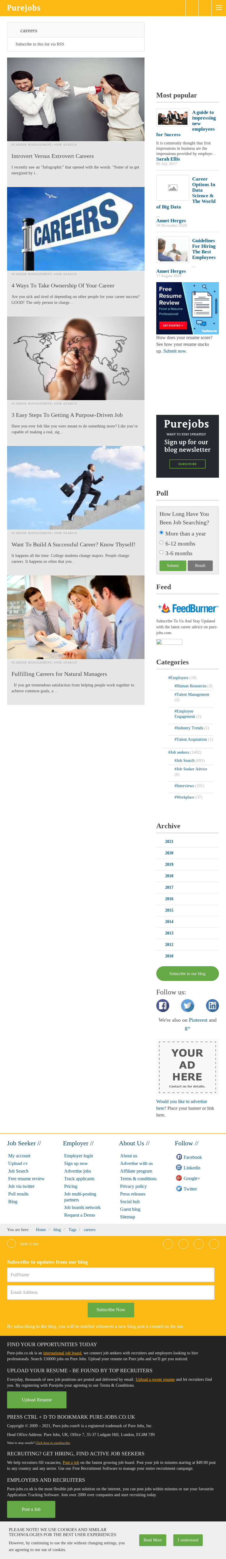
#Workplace (185, 797)
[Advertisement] (191, 51)
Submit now (174, 350)
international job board (62, 1353)
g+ (187, 1028)
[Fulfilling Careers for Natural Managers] (75, 617)
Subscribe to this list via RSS (40, 44)
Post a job (71, 1462)
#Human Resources (191, 686)
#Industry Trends (189, 728)
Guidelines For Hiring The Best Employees (204, 249)
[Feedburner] (169, 642)
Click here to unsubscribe (53, 1442)
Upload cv (18, 1163)
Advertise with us (136, 1163)
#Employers (179, 678)
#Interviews (185, 786)
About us (128, 1155)
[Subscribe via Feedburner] (187, 607)
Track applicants (79, 1178)
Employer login (78, 1155)
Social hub (130, 1201)
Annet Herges (171, 220)
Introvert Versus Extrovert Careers (52, 156)
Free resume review (26, 1178)
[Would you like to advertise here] (187, 1067)
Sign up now (76, 1163)
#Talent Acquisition (191, 739)
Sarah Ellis (168, 159)
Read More (153, 1540)
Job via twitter (21, 1186)
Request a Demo (79, 1215)
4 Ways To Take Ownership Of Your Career (62, 285)
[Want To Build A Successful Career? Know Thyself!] (75, 488)
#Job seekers (179, 752)
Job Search (18, 1171)
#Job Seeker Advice (191, 769)
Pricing (70, 1186)
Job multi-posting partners (80, 1196)
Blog (12, 1201)
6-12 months (180, 543)
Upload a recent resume (155, 1379)
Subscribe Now (111, 1309)
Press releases (132, 1193)
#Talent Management (192, 694)
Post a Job (31, 1509)
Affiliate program (136, 1171)
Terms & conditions (138, 1178)
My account (19, 1155)
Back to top (29, 1244)
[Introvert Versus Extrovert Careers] (75, 99)
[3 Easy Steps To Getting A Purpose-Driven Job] (75, 358)
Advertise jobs (77, 1171)
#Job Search (65, 144)
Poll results (18, 1193)
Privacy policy (133, 1186)
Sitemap (127, 1216)
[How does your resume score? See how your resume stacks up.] (187, 308)
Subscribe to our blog (187, 974)
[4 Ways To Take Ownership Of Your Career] (75, 229)
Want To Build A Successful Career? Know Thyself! (73, 544)
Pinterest (198, 1020)
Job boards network (82, 1207)
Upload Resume (37, 1399)
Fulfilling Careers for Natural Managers (59, 674)
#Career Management (31, 144)
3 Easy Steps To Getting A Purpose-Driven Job (67, 415)
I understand (188, 1540)
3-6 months (178, 553)
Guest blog (130, 1209)
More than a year (185, 533)
